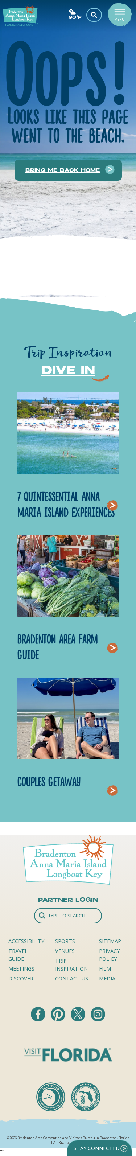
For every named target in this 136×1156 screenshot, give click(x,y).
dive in (68, 370)
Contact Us (71, 978)
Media (107, 978)
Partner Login (68, 899)
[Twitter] (79, 1019)
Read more (114, 496)
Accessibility (26, 941)
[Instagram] (98, 1019)
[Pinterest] (59, 1019)
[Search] (68, 915)
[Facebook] (39, 1019)
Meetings (21, 968)
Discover (20, 978)
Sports (65, 941)
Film (105, 968)
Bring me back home (62, 170)
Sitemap (110, 941)
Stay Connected (97, 1148)
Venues (65, 950)
